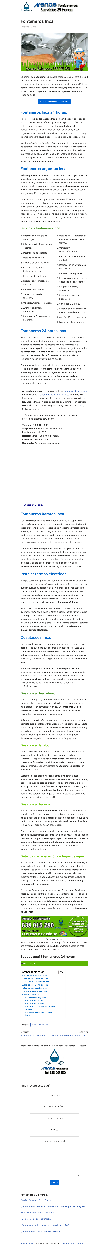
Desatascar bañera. (36, 1003)
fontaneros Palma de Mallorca (54, 394)
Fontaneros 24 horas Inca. (36, 985)
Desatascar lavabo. (36, 1000)
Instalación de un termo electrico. (37, 1212)
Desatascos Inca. (32, 994)
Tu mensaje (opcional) (54, 1141)
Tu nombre (54, 1095)
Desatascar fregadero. (37, 997)
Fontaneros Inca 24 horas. (36, 975)
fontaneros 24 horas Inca (43, 1025)
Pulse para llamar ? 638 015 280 (54, 101)
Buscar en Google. (32, 504)
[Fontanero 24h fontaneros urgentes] (49, 7)
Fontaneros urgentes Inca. (36, 979)
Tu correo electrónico (54, 1106)
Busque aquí (27, 1243)
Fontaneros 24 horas (73, 1243)
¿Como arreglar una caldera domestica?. (41, 1231)
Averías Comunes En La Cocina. (37, 1200)
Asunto (54, 1129)
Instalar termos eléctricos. (36, 991)
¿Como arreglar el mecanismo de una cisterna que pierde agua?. (53, 1206)
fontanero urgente (28, 27)
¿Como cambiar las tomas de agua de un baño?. (45, 1225)
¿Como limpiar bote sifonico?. (36, 1218)
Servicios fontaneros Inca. (38, 982)
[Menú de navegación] (85, 3)
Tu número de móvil (54, 1118)
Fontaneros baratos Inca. (35, 988)
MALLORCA (29, 963)
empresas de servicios (75, 391)
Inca (81, 405)
